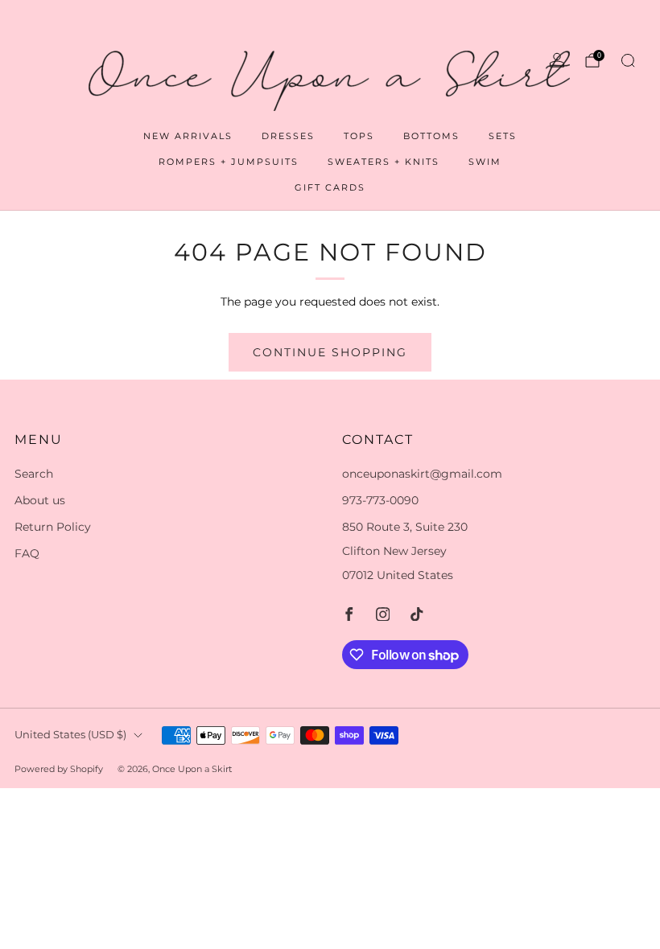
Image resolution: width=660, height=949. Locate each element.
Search (33, 473)
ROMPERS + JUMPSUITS (229, 161)
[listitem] (330, 19)
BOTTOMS (431, 136)
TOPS (359, 136)
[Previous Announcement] (43, 19)
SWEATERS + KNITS (383, 161)
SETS (503, 136)
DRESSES (288, 136)
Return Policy (52, 527)
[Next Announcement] (616, 19)
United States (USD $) (70, 735)
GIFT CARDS (330, 187)
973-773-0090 (380, 500)
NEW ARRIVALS (188, 136)
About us (39, 500)
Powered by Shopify (58, 768)
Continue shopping (330, 352)
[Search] (628, 60)
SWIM (484, 161)
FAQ (26, 553)
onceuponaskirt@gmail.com (422, 473)
